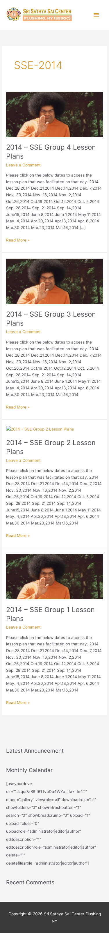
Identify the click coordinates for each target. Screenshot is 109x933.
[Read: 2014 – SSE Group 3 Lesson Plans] (54, 281)
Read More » (18, 239)
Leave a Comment (23, 165)
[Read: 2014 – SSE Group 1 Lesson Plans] (54, 576)
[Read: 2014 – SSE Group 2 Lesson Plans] (40, 428)
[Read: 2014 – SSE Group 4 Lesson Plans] (54, 114)
